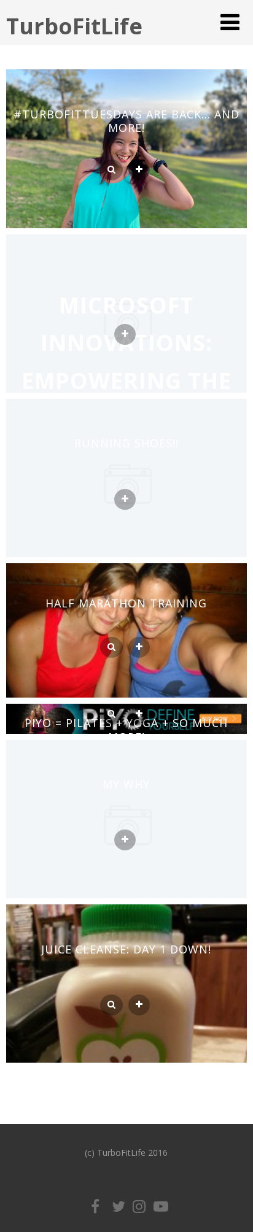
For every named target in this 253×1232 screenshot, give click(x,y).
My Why (126, 784)
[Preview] (111, 170)
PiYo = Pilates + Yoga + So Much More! (126, 729)
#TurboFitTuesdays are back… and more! (126, 121)
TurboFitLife (74, 26)
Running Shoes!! (126, 443)
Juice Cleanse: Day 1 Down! (126, 949)
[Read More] (139, 170)
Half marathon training (126, 603)
